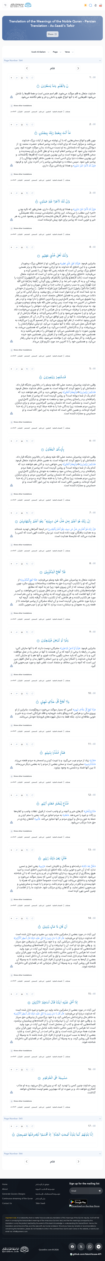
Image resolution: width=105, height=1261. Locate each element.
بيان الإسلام (40, 1198)
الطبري (48, 111)
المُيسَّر (20, 111)
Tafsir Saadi (40, 1203)
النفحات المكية (57, 111)
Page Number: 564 (13, 60)
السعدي (34, 111)
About (5, 1189)
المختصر (27, 111)
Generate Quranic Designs (13, 1194)
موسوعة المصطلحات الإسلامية (48, 1194)
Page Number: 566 (13, 1154)
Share (51, 34)
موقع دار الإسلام (42, 1184)
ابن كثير (41, 111)
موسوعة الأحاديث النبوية (45, 1189)
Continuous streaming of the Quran (17, 1198)
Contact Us (7, 1203)
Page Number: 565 (13, 1119)
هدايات (67, 111)
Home (4, 1184)
